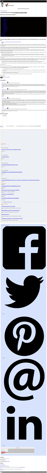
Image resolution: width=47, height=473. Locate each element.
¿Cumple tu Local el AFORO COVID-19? (7, 194)
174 (1, 216)
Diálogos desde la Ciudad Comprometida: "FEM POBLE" (10, 190)
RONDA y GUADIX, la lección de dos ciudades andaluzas (10, 210)
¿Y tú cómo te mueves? (5, 156)
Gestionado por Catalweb (22, 467)
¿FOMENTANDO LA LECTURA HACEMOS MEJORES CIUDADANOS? (11, 172)
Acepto (1, 472)
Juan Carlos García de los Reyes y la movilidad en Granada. (11, 149)
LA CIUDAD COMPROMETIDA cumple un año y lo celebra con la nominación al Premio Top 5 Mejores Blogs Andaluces (20, 180)
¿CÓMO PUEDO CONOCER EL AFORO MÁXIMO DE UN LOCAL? (11, 186)
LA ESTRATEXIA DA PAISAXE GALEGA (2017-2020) (9, 164)
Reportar (3, 87)
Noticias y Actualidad (5, 26)
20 (3, 196)
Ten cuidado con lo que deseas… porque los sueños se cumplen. (12, 218)
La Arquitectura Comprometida (5, 19)
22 (3, 188)
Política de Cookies (2, 464)
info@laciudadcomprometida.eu (6, 461)
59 (3, 184)
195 (1, 208)
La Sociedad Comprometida (5, 24)
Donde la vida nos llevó (5, 214)
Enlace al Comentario (4, 89)
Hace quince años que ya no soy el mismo (8, 206)
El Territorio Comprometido (5, 23)
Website (2, 453)
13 (3, 192)
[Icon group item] (2, 1)
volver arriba (1, 126)
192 (1, 212)
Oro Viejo (4, 32)
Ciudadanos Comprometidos (5, 25)
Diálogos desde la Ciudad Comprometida (6, 28)
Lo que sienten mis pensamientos (5, 20)
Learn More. (1, 469)
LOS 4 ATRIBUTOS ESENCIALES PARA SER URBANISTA (10, 198)
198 (1, 204)
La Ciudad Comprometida (5, 21)
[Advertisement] (23, 137)
